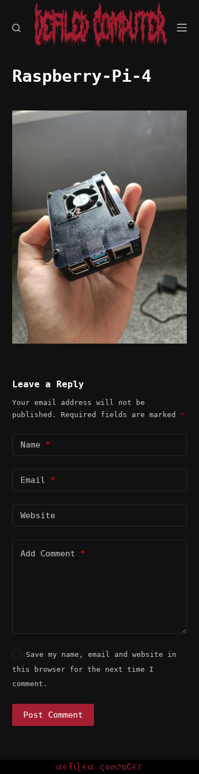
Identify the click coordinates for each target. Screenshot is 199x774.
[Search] (16, 28)
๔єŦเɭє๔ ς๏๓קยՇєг (99, 766)
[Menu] (182, 28)
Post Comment (53, 715)
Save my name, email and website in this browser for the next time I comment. (94, 669)
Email (37, 480)
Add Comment (52, 554)
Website (37, 515)
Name (35, 445)
